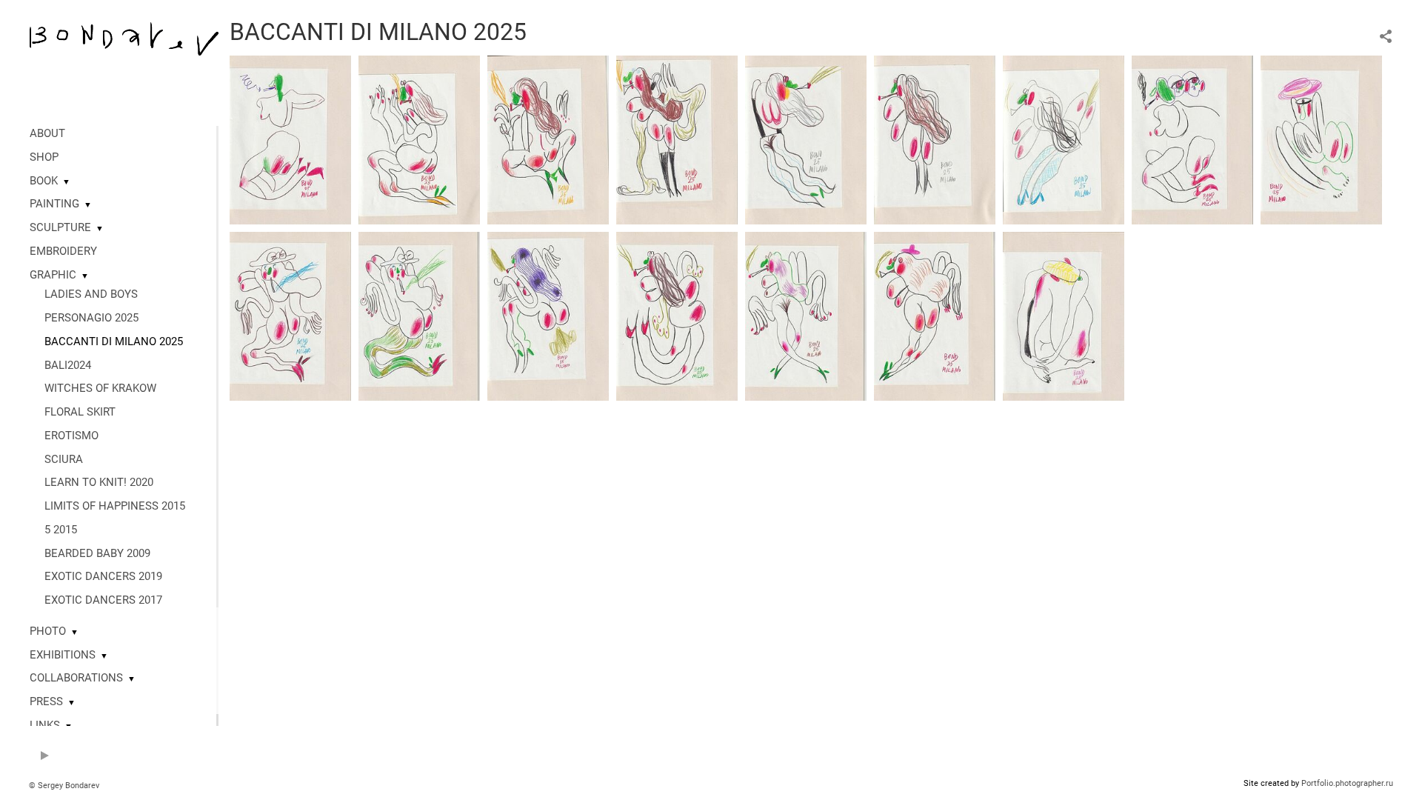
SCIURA (63, 459)
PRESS (46, 701)
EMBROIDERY (63, 251)
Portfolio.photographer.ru (1347, 783)
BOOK (44, 180)
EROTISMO (71, 435)
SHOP (44, 157)
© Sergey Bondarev (64, 785)
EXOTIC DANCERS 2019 (103, 576)
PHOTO (48, 631)
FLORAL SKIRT (80, 412)
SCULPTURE (60, 227)
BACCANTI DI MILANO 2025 (113, 341)
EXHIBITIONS (63, 654)
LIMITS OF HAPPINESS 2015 (114, 506)
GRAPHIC (53, 274)
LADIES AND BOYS (91, 294)
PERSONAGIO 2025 (91, 317)
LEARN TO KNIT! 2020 (98, 482)
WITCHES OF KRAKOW (100, 388)
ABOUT (47, 133)
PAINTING (54, 203)
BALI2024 (67, 365)
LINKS (45, 725)
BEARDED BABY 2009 (97, 553)
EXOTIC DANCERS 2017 (103, 600)
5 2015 (60, 529)
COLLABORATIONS (76, 677)
